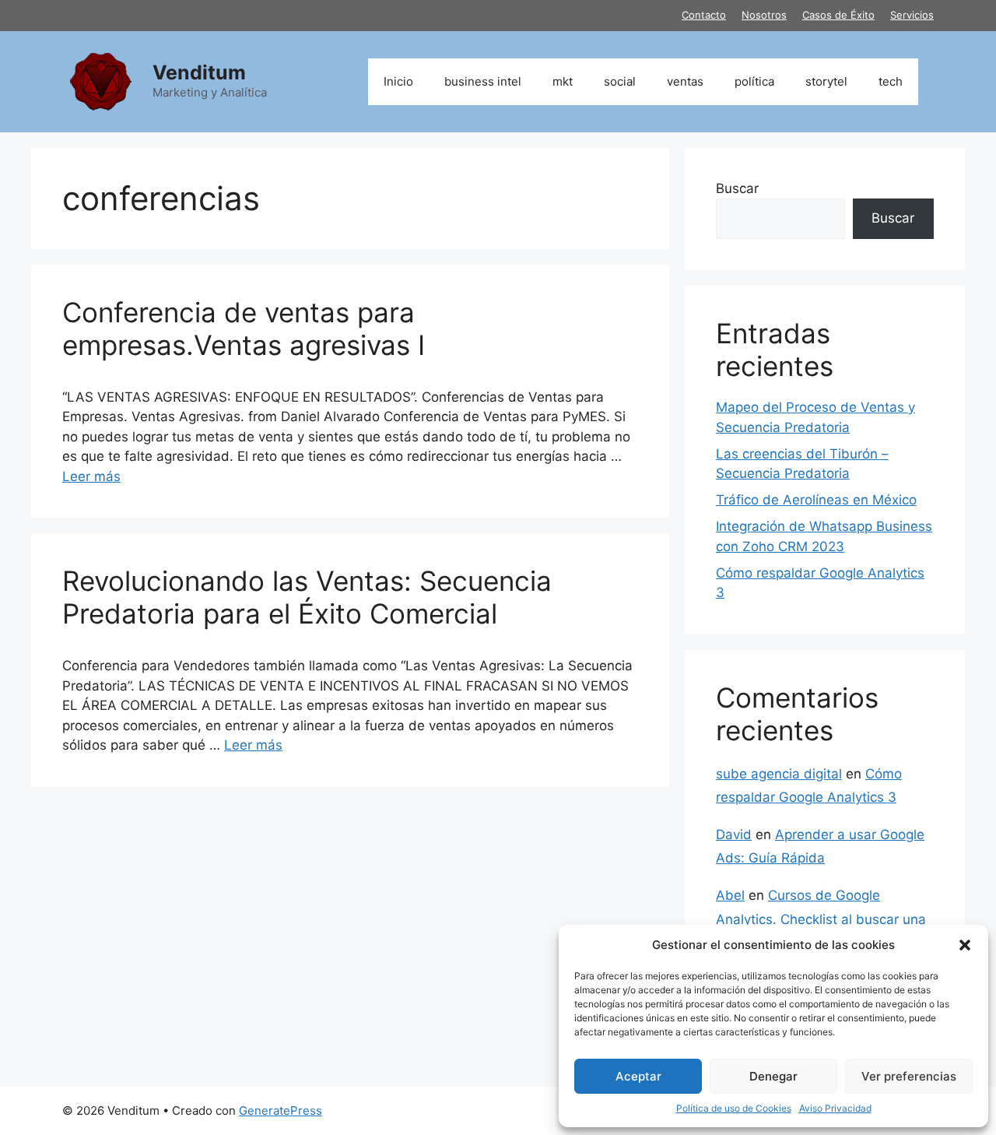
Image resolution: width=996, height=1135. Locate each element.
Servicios (912, 15)
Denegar (773, 1076)
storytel (826, 81)
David (734, 834)
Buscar (737, 188)
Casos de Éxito (838, 15)
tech (891, 81)
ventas (685, 81)
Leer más (91, 476)
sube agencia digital (779, 774)
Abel (730, 895)
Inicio (398, 81)
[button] (965, 945)
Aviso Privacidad (835, 1108)
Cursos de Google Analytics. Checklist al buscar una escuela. (821, 919)
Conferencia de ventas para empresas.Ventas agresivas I (243, 328)
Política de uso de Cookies (733, 1108)
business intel (482, 81)
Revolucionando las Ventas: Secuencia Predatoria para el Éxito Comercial (307, 597)
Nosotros (764, 15)
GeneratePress (280, 1110)
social (620, 81)
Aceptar (638, 1076)
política (754, 81)
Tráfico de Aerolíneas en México (816, 500)
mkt (562, 81)
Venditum (199, 72)
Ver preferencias (908, 1076)
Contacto (704, 15)
